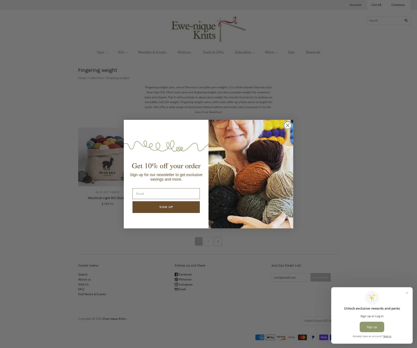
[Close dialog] (287, 125)
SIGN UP (166, 207)
